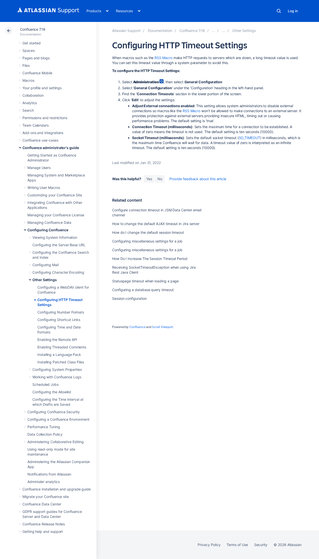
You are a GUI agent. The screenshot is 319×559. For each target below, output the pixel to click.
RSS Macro (163, 58)
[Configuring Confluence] (223, 30)
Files (26, 65)
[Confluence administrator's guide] (213, 30)
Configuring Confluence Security (53, 412)
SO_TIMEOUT (249, 138)
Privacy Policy (209, 545)
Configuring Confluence (47, 230)
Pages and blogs (36, 58)
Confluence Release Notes (43, 524)
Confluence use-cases (40, 140)
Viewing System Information (54, 237)
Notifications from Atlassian (49, 474)
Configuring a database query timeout (142, 290)
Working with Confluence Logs (56, 377)
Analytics (29, 103)
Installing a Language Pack (59, 354)
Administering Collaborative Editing (55, 442)
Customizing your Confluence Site (54, 195)
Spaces (28, 50)
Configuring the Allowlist (51, 392)
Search (279, 11)
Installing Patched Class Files (60, 362)
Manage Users (39, 167)
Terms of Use (237, 545)
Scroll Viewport (162, 327)
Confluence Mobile (37, 73)
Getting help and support (42, 531)
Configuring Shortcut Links (58, 320)
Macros (28, 80)
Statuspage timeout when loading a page (145, 281)
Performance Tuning (43, 427)
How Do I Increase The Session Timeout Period (149, 258)
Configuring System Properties (57, 369)
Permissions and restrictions (44, 118)
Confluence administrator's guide (50, 148)
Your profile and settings (42, 88)
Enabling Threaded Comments (61, 347)
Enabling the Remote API (57, 339)
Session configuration (129, 298)
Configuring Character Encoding (58, 272)
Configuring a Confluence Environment (58, 419)
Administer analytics (43, 481)
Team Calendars (35, 125)
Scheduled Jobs (45, 384)
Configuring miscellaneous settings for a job (147, 241)
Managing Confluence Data (49, 222)
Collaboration (33, 95)
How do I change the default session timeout (148, 232)
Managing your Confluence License (55, 215)
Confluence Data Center (41, 504)
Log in (293, 11)
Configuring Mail (45, 265)
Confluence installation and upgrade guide (56, 489)
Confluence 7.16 (32, 29)
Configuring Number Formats (60, 312)
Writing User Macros (43, 187)
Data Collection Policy (44, 434)
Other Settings (44, 280)
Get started (31, 43)
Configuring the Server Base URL (58, 245)
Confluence (137, 327)
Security (260, 545)
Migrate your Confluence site (45, 496)
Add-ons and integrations (42, 133)
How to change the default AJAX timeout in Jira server (155, 224)
